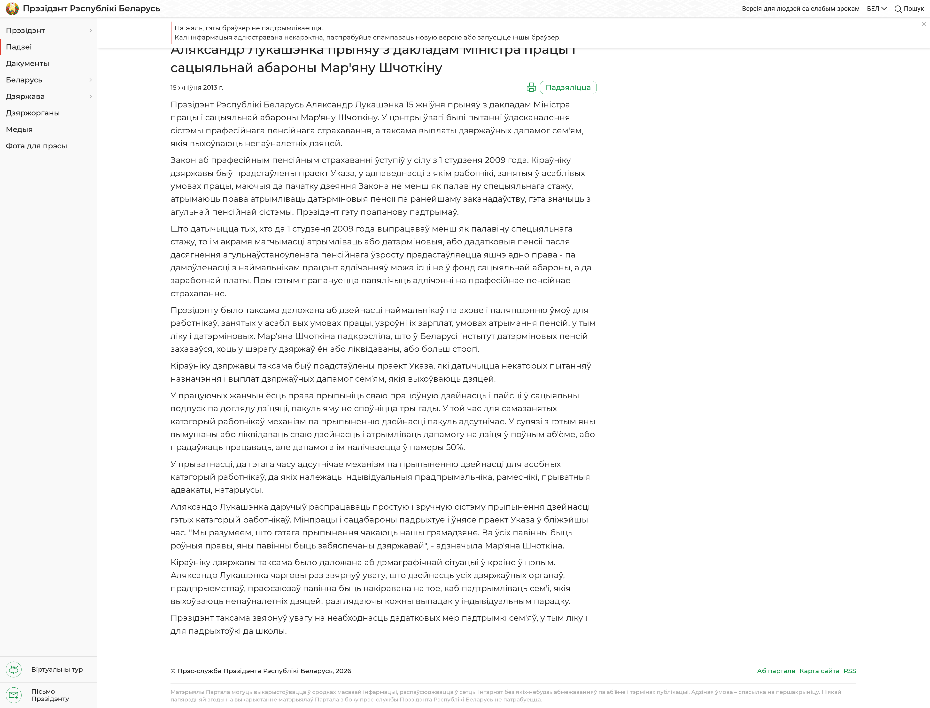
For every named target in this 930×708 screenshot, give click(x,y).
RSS (850, 671)
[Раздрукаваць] (531, 87)
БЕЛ (873, 8)
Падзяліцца (568, 87)
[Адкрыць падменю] (90, 30)
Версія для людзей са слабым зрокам (801, 8)
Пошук (914, 8)
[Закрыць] (923, 24)
